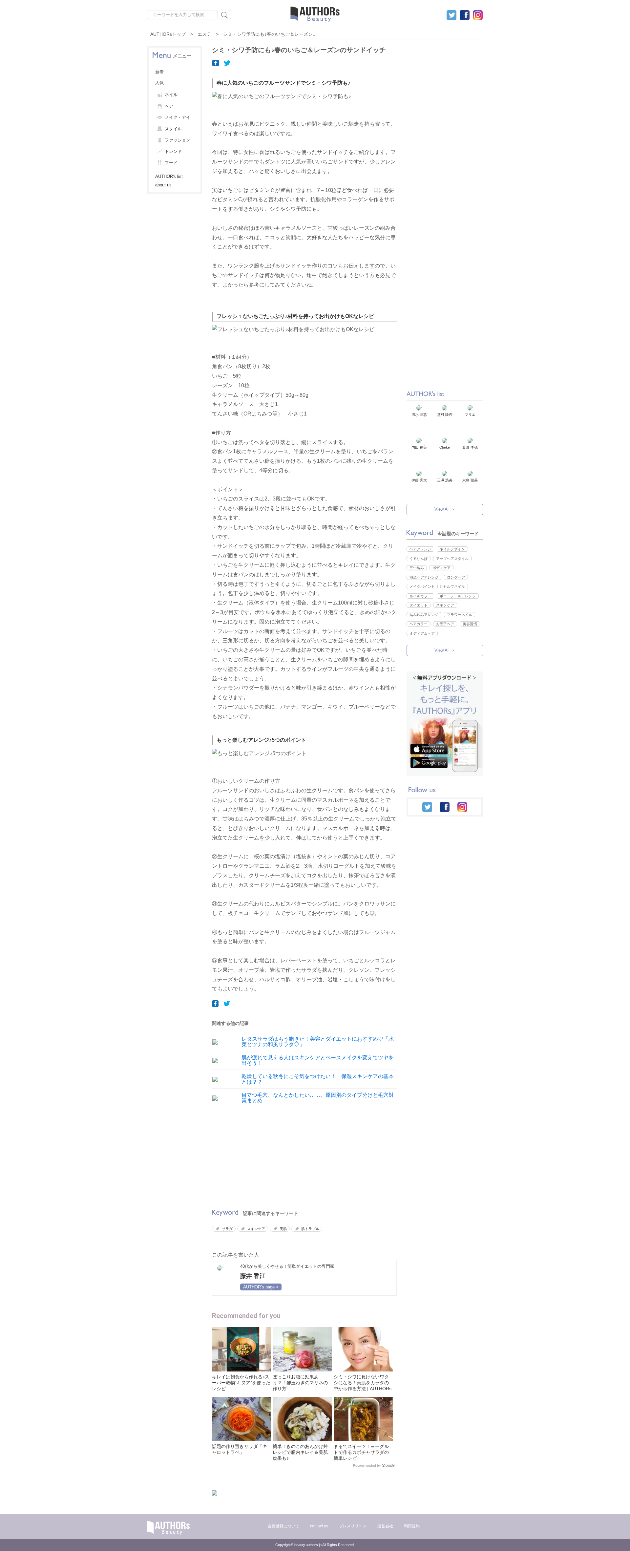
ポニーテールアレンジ (458, 596)
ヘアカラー (419, 624)
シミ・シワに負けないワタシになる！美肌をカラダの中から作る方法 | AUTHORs (362, 1382)
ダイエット (419, 605)
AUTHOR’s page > (261, 1287)
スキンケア (256, 1229)
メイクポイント (422, 586)
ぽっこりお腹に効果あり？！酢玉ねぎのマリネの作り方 (300, 1382)
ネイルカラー (420, 596)
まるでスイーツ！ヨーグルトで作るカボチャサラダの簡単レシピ (361, 1452)
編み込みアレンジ (424, 615)
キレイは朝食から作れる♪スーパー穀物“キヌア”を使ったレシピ (241, 1382)
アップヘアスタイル (452, 559)
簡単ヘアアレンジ (424, 577)
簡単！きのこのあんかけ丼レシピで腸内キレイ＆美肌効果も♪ (300, 1452)
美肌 (283, 1229)
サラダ (227, 1229)
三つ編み (417, 568)
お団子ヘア (445, 624)
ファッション (177, 140)
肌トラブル (310, 1229)
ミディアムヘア (422, 633)
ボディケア (441, 568)
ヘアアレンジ (420, 549)
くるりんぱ (419, 559)
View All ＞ (444, 509)
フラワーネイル (459, 615)
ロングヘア (456, 577)
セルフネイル (454, 586)
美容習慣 (470, 624)
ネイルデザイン (452, 549)
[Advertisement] (256, 1156)
